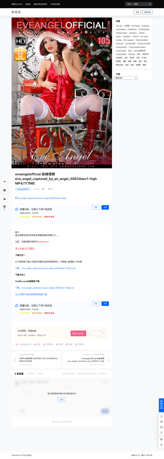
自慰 (127, 65)
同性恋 (132, 58)
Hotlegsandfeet (121, 33)
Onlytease (119, 44)
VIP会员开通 (55, 4)
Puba (130, 51)
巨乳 (138, 58)
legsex (118, 36)
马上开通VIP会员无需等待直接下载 (31, 294)
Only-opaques (129, 40)
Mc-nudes (144, 36)
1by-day (119, 26)
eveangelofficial (23, 189)
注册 (105, 207)
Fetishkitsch (132, 29)
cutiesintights (121, 29)
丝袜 (138, 54)
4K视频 (126, 26)
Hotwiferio (133, 33)
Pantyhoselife (121, 51)
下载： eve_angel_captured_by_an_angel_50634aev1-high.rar (44, 287)
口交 (125, 58)
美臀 (134, 61)
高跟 (144, 65)
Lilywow (135, 36)
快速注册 (147, 12)
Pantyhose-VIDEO (143, 44)
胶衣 (145, 61)
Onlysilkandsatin (142, 40)
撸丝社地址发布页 (40, 4)
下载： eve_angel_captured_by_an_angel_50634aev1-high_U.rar (45, 268)
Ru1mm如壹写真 (139, 51)
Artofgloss (145, 26)
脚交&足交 (119, 65)
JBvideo (142, 33)
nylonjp (118, 40)
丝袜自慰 (119, 58)
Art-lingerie (136, 26)
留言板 (27, 4)
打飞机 (144, 58)
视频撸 (138, 65)
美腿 (129, 61)
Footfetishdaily (144, 29)
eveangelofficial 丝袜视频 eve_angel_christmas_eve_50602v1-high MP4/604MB (86, 361)
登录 (137, 12)
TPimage (131, 54)
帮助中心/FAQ (17, 4)
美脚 (124, 61)
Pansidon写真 (130, 44)
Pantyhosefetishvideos (137, 47)
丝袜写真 (145, 54)
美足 (140, 61)
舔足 (132, 65)
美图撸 (118, 61)
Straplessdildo (121, 54)
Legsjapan (126, 36)
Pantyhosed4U (121, 47)
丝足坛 (29, 455)
